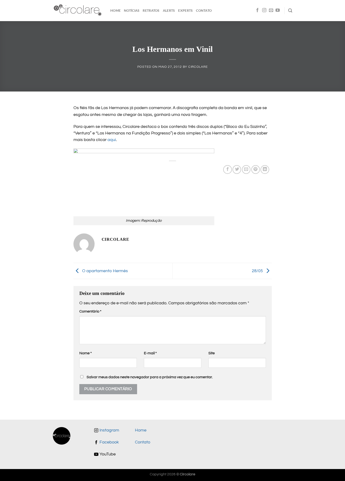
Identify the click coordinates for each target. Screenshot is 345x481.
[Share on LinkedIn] (265, 169)
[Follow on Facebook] (257, 10)
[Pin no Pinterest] (255, 169)
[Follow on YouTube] (278, 10)
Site (211, 353)
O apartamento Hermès (104, 271)
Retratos (151, 10)
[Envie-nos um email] (271, 10)
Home (115, 10)
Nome (85, 353)
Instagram (109, 430)
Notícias (131, 10)
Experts (185, 10)
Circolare (198, 67)
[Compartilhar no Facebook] (227, 169)
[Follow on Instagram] (264, 10)
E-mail (150, 353)
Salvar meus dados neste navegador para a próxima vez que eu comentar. (150, 377)
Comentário (90, 311)
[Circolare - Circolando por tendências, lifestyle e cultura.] (78, 10)
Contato (204, 10)
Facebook (109, 442)
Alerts (169, 10)
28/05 (258, 271)
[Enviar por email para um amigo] (246, 169)
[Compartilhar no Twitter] (237, 169)
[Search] (290, 10)
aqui (111, 140)
